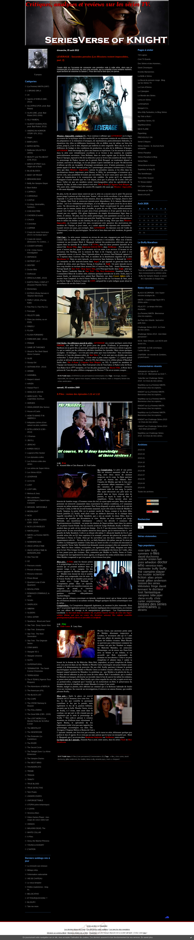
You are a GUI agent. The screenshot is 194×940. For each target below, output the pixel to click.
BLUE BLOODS (33, 171)
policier (142, 559)
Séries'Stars (143, 161)
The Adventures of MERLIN (38, 686)
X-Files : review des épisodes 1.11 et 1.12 (78, 394)
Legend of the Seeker (36, 453)
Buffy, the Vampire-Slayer (37, 183)
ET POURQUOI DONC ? (37, 898)
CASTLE (30, 200)
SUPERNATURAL (34, 664)
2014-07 (141, 475)
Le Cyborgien (143, 91)
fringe (154, 586)
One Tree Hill (32, 557)
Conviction (31, 224)
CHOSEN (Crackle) (35, 215)
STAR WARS (32, 647)
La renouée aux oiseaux (37, 866)
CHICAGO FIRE (33, 211)
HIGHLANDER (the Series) (38, 407)
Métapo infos (32, 870)
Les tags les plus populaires (119, 929)
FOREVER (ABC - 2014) (37, 339)
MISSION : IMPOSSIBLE (37, 507)
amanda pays (100, 759)
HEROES (31, 403)
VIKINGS (31, 824)
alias (151, 577)
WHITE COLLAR (34, 832)
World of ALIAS (144, 195)
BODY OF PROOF (34, 175)
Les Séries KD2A (34, 472)
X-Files (30, 837)
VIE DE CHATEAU (34, 878)
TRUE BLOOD (33, 784)
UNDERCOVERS (34, 796)
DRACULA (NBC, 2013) (37, 278)
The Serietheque (145, 174)
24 (28, 95)
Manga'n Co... (143, 108)
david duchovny (148, 556)
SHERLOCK (32, 604)
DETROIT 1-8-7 (33, 261)
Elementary (32, 289)
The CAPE (31, 699)
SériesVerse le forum (146, 165)
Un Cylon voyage (145, 186)
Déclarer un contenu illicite (56, 933)
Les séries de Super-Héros (38, 468)
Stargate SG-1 (33, 652)
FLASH (30, 330)
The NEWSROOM (34, 732)
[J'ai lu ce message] (191, 937)
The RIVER (32, 743)
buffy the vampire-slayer (152, 570)
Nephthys (142, 385)
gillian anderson (156, 580)
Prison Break (32, 578)
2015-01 (141, 458)
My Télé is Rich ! (144, 116)
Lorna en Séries (144, 100)
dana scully (145, 598)
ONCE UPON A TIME (35, 546)
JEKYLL (30, 440)
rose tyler (144, 550)
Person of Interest (34, 570)
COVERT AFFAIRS (35, 246)
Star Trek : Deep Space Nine (39, 625)
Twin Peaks (32, 792)
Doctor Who (32, 270)
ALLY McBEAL (33, 120)
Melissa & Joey (33, 493)
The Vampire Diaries (35, 758)
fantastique (152, 592)
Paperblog (142, 133)
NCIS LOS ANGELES (36, 526)
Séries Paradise (144, 153)
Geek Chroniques (145, 68)
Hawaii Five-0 (33, 388)
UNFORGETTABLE (35, 800)
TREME (30, 771)
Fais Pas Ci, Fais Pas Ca (37, 307)
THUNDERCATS (34, 767)
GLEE (29, 358)
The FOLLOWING (34, 710)
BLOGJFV (31, 902)
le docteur (156, 589)
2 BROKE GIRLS (34, 91)
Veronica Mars (33, 813)
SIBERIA (30, 609)
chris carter (119, 756)
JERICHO (31, 445)
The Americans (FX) (35, 690)
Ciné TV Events (144, 59)
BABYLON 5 (32, 142)
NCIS (29, 515)
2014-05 (141, 479)
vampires (143, 595)
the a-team (70, 378)
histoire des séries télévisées (149, 585)
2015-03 (141, 450)
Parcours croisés (34, 565)
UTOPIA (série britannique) (38, 805)
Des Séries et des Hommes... (150, 63)
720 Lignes (142, 55)
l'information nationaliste (37, 874)
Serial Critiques (144, 142)
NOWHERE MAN (34, 542)
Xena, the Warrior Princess (38, 841)
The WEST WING (34, 763)
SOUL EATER (33, 617)
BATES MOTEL (33, 146)
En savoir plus (147, 937)
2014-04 (141, 483)
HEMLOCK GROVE (35, 392)
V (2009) (30, 809)
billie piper (156, 595)
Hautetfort (103, 926)
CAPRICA (31, 192)
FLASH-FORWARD (35, 335)
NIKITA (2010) (33, 531)
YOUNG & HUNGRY (35, 845)
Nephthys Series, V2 (146, 121)
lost (140, 592)
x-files (154, 553)
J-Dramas (31, 436)
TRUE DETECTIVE (35, 788)
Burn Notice (32, 188)
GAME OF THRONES (36, 347)
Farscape (31, 311)
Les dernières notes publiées (97, 929)
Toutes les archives (146, 492)
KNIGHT (141, 392)
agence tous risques (82, 378)
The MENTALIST (34, 728)
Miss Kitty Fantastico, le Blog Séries (152, 112)
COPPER (31, 228)
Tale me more (32, 906)
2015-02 (141, 454)
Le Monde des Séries (146, 95)
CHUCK (30, 220)
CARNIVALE (32, 196)
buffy (155, 568)
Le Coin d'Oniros (145, 87)
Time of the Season (146, 178)
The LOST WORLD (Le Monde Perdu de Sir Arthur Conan (38, 721)
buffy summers (147, 552)
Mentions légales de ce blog (78, 933)
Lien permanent (87, 376)
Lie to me (31, 481)
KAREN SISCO (33, 449)
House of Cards (33, 411)
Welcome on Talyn (145, 190)
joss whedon (147, 562)
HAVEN (30, 384)
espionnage (153, 601)
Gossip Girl (31, 362)
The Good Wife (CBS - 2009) (39, 714)
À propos (38, 75)
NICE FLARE (143, 129)
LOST (29, 485)
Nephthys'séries (144, 125)
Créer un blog (92, 926)
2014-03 (141, 488)
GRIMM (30, 371)
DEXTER (31, 265)
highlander (144, 568)
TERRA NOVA (33, 675)
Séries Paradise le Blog (147, 157)
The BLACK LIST (34, 695)
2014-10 (141, 462)
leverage (117, 376)
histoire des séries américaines (152, 605)
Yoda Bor (141, 378)
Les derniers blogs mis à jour (74, 929)
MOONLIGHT (32, 511)
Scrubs (30, 600)
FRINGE (30, 343)
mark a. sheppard (113, 378)
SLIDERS (31, 613)
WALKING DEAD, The (36, 828)
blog (144, 933)
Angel (29, 138)
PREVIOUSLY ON (145, 137)
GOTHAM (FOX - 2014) (36, 367)
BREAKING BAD (34, 179)
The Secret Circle (34, 747)
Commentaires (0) (100, 376)
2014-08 (141, 471)
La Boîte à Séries (145, 76)
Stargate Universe (34, 656)
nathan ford (95, 378)
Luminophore (143, 104)
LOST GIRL (32, 489)
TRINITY (30, 779)
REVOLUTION (33, 589)
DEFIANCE (32, 257)
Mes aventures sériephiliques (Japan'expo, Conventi (38, 500)
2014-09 (141, 466)
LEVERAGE (32, 477)
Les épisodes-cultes (35, 457)
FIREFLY (31, 326)
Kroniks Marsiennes (146, 72)
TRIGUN (30, 775)
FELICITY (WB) (33, 315)
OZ (28, 561)
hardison (103, 378)
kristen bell (155, 559)
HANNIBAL (32, 375)
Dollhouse (31, 274)
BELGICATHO (33, 894)
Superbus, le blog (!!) (146, 169)
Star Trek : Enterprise (36, 630)
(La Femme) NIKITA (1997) (38, 86)
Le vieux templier (34, 883)
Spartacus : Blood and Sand (38, 621)
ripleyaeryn (142, 371)
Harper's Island (33, 379)
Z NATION (31, 849)
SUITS (30, 660)
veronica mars (154, 565)
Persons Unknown (34, 574)
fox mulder (145, 574)
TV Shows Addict (145, 182)
